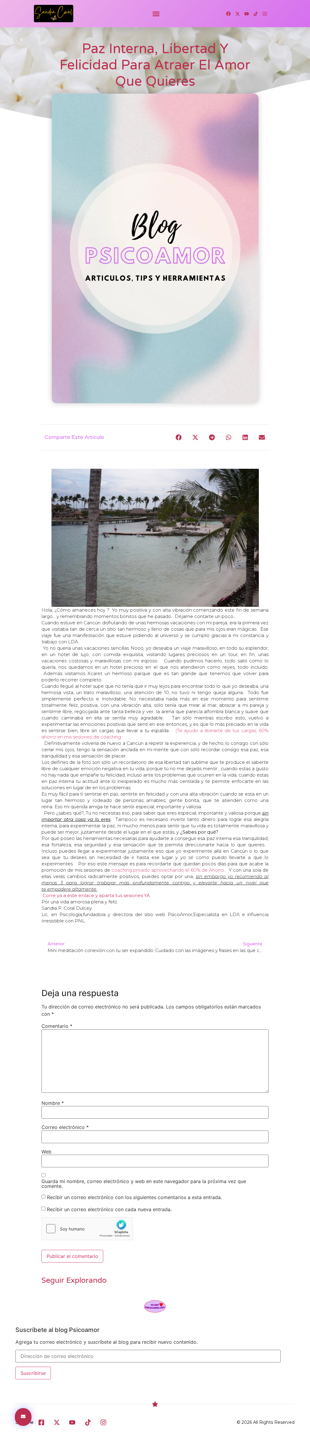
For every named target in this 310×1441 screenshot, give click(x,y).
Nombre (52, 1103)
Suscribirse (33, 1373)
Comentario (56, 1026)
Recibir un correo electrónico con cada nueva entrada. (109, 1209)
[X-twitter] (237, 13)
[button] (156, 13)
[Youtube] (246, 13)
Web (46, 1151)
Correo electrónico (65, 1127)
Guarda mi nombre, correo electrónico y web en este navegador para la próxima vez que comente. (143, 1184)
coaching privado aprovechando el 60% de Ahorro (167, 870)
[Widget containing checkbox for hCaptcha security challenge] (87, 1228)
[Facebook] (228, 13)
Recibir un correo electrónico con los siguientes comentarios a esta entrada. (134, 1197)
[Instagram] (264, 13)
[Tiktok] (255, 13)
